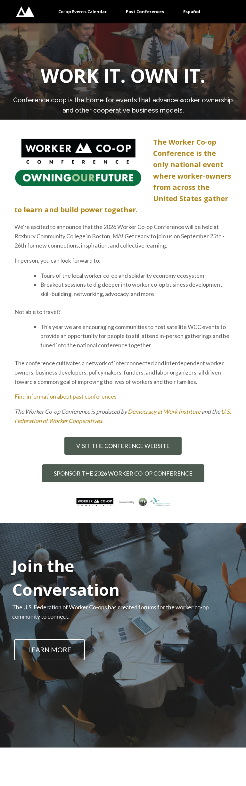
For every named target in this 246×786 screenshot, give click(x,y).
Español (191, 11)
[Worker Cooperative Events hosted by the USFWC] (25, 11)
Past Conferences (145, 11)
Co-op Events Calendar (82, 11)
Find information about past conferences (65, 396)
